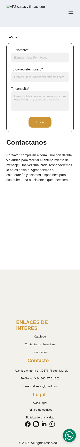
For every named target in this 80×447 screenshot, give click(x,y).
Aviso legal (40, 402)
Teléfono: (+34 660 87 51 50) (40, 378)
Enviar (40, 122)
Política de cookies (40, 409)
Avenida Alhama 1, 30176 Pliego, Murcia (41, 370)
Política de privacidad (40, 417)
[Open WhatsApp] (69, 435)
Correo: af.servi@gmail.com (40, 386)
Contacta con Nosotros (40, 344)
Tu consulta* (20, 88)
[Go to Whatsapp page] (52, 424)
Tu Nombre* (19, 50)
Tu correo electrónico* (27, 69)
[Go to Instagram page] (36, 424)
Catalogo (40, 336)
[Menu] (71, 13)
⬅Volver (14, 37)
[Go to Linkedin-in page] (44, 424)
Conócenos (39, 352)
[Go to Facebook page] (28, 424)
